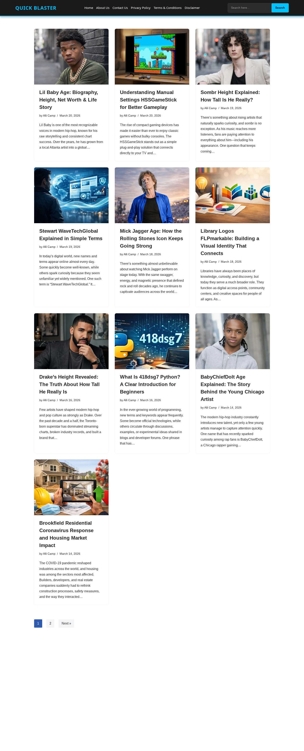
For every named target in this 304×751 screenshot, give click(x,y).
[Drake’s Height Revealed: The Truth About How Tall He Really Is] (71, 341)
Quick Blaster (35, 7)
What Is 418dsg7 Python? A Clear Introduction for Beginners (150, 384)
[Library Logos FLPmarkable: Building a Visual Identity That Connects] (232, 195)
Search (280, 7)
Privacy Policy (141, 8)
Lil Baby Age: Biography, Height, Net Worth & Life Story (68, 99)
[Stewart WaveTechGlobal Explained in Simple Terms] (71, 195)
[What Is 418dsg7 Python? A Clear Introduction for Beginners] (152, 341)
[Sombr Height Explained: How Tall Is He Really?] (232, 57)
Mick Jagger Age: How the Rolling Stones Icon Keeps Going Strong (151, 238)
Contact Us (120, 8)
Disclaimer (192, 8)
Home (88, 8)
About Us (102, 8)
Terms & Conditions (168, 8)
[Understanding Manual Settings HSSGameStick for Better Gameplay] (152, 57)
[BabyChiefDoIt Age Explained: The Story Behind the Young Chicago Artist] (232, 341)
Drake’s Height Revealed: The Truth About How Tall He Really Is (69, 384)
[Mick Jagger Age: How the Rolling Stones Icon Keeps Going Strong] (152, 195)
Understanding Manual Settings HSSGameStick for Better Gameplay (148, 99)
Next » (66, 623)
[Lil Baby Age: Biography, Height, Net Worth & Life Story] (71, 57)
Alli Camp (49, 115)
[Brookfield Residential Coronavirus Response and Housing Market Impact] (71, 487)
